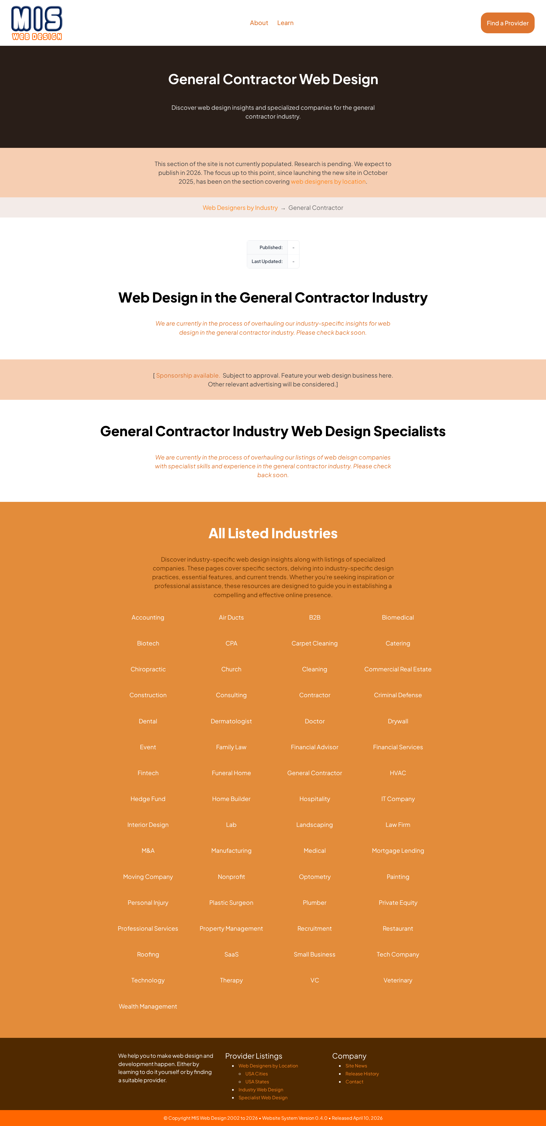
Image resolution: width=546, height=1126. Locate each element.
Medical (315, 850)
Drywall (398, 721)
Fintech (148, 773)
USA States (257, 1081)
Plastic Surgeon (231, 902)
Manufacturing (231, 850)
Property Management (231, 928)
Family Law (231, 747)
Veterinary (398, 980)
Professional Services (148, 928)
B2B (314, 617)
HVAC (398, 773)
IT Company (398, 798)
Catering (398, 643)
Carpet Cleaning (314, 643)
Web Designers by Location (268, 1066)
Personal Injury (148, 902)
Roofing (148, 954)
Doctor (315, 721)
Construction (148, 695)
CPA (231, 643)
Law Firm (398, 824)
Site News (356, 1066)
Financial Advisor (314, 747)
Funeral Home (231, 773)
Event (148, 747)
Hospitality (314, 798)
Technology (148, 980)
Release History (362, 1074)
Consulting (231, 695)
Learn (285, 22)
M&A (148, 850)
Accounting (148, 617)
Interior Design (148, 824)
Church (231, 669)
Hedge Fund (148, 798)
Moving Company (148, 876)
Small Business (315, 954)
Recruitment (314, 928)
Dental (148, 721)
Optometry (315, 876)
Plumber (314, 902)
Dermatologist (231, 721)
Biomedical (398, 617)
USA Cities (256, 1074)
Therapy (231, 980)
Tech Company (398, 954)
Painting (398, 876)
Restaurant (398, 928)
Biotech (148, 643)
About (259, 22)
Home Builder (231, 798)
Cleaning (314, 669)
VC (315, 980)
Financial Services (398, 747)
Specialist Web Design (263, 1097)
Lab (231, 824)
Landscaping (314, 824)
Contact (354, 1081)
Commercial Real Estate (398, 669)
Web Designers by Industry (240, 207)
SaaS (231, 954)
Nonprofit (231, 876)
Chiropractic (148, 669)
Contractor (314, 695)
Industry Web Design (261, 1089)
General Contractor (314, 773)
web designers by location (328, 181)
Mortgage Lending (398, 850)
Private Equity (398, 902)
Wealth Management (148, 1006)
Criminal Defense (398, 695)
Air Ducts (231, 617)
